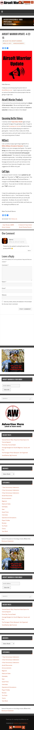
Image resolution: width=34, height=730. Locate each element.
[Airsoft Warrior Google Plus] (26, 2)
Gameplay (5, 507)
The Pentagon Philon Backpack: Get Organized (15, 452)
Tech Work (5, 531)
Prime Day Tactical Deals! (9, 445)
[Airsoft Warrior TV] (20, 2)
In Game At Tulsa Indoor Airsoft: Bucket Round (25, 226)
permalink (14, 219)
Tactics (4, 528)
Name (4, 282)
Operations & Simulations (9, 517)
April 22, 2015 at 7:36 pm (16, 242)
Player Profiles (6, 520)
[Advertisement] (18, 329)
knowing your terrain (15, 126)
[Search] (30, 399)
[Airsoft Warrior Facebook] (32, 2)
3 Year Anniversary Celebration (10, 493)
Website (4, 295)
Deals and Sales (6, 504)
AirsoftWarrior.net (7, 90)
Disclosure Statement (8, 541)
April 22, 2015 (7, 43)
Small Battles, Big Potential (9, 455)
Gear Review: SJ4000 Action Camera (8, 226)
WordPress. (24, 723)
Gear (3, 509)
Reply (29, 250)
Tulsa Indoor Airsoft (16, 122)
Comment (5, 265)
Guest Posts (5, 512)
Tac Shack (4, 526)
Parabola (16, 723)
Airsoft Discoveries (7, 495)
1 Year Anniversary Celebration (10, 487)
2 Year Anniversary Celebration (10, 490)
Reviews (4, 523)
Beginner (4, 501)
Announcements (18, 43)
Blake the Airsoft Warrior (13, 41)
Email (4, 288)
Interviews (5, 515)
